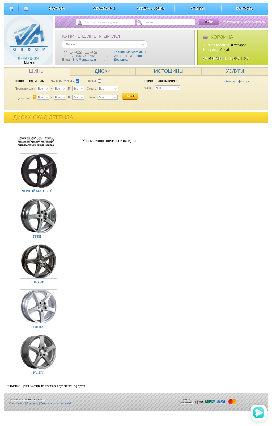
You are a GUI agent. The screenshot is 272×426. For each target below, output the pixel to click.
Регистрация (230, 21)
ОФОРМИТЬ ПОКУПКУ (226, 58)
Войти (209, 22)
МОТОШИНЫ (169, 71)
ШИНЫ (37, 71)
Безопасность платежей (55, 403)
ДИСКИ (103, 71)
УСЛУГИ (235, 71)
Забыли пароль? (255, 21)
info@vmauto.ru (84, 59)
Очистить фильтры (237, 81)
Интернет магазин (128, 56)
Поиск (129, 96)
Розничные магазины (130, 52)
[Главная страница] (11, 11)
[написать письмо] (26, 11)
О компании (16, 403)
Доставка (121, 59)
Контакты (32, 403)
